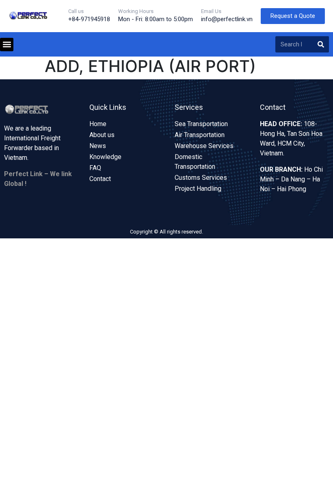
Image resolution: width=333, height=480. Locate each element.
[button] (6, 44)
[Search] (321, 44)
